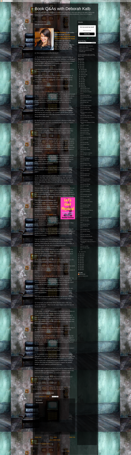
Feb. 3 (81, 238)
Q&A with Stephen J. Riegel (85, 165)
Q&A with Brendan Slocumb (85, 217)
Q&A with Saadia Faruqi (85, 173)
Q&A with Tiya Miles (84, 246)
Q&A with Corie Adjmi (84, 186)
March (82, 85)
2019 (81, 257)
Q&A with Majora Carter (85, 229)
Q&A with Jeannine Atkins (85, 179)
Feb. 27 (81, 98)
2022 (81, 67)
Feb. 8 (81, 208)
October (82, 72)
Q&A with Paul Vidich (84, 219)
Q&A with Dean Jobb (84, 102)
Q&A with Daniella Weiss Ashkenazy (87, 117)
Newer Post (38, 437)
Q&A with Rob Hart (84, 120)
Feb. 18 (81, 156)
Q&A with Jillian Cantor (84, 247)
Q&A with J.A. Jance (84, 125)
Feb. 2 (81, 244)
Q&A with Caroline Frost (85, 199)
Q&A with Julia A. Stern (85, 107)
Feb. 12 (81, 187)
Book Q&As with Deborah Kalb (62, 8)
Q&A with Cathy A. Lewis (85, 154)
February (82, 86)
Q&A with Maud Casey (84, 130)
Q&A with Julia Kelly (84, 142)
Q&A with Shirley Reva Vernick (86, 201)
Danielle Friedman (60, 32)
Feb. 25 (81, 110)
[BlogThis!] (54, 396)
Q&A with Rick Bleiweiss (85, 191)
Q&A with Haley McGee (85, 224)
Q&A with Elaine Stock (84, 180)
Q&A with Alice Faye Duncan (86, 137)
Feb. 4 (81, 232)
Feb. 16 (81, 166)
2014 (81, 266)
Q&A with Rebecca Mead (85, 205)
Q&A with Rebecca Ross (85, 163)
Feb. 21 (81, 140)
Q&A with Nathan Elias (84, 175)
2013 (81, 267)
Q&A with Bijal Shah (84, 225)
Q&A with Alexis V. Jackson (85, 100)
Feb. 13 (81, 182)
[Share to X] (55, 396)
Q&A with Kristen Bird (84, 206)
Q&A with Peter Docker (84, 90)
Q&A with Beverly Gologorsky (86, 153)
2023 (81, 66)
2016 (81, 262)
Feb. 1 (81, 249)
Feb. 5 (81, 227)
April (82, 83)
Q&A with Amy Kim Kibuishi (85, 91)
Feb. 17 (81, 161)
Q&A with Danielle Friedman (85, 105)
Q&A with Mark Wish (84, 139)
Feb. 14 (81, 177)
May (82, 81)
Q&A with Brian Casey (84, 144)
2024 (81, 64)
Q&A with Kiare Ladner (84, 196)
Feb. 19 (81, 151)
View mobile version (54, 440)
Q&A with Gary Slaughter (85, 149)
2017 (81, 260)
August (82, 76)
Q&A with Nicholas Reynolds (86, 97)
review (51, 214)
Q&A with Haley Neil (84, 147)
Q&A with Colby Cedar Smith (86, 115)
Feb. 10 (81, 198)
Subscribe (87, 34)
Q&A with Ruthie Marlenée (85, 168)
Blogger (67, 451)
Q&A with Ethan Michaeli (85, 184)
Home (55, 437)
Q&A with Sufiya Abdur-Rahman (86, 210)
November (83, 71)
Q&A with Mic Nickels (84, 213)
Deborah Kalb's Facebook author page (86, 48)
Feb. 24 (81, 118)
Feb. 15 (81, 172)
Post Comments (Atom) (45, 443)
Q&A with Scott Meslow (85, 95)
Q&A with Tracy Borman (85, 234)
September (83, 74)
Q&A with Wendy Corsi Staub (86, 194)
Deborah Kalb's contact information (86, 45)
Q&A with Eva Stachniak (85, 133)
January (82, 251)
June (82, 79)
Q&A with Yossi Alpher (84, 220)
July (82, 78)
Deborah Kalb (82, 274)
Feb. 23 (81, 126)
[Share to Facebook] (56, 396)
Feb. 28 (81, 93)
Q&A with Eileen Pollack (85, 88)
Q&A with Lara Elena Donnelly (86, 236)
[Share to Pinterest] (57, 396)
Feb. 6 (81, 222)
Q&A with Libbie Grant (84, 159)
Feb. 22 (81, 135)
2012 (81, 269)
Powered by (83, 38)
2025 (81, 62)
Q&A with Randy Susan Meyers (86, 239)
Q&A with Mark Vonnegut (85, 231)
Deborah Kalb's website (83, 47)
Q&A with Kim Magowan (85, 158)
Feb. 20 (81, 146)
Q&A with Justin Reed (84, 170)
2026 (81, 60)
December (83, 69)
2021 (81, 253)
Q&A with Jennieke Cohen (85, 109)
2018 (81, 259)
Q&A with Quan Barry (84, 128)
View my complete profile (83, 276)
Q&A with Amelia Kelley (85, 212)
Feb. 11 (81, 192)
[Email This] (52, 396)
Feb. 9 (81, 203)
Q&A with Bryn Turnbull (85, 189)
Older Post (72, 437)
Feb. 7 (81, 215)
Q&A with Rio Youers (84, 132)
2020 (81, 255)
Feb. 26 (81, 104)
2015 (81, 264)
